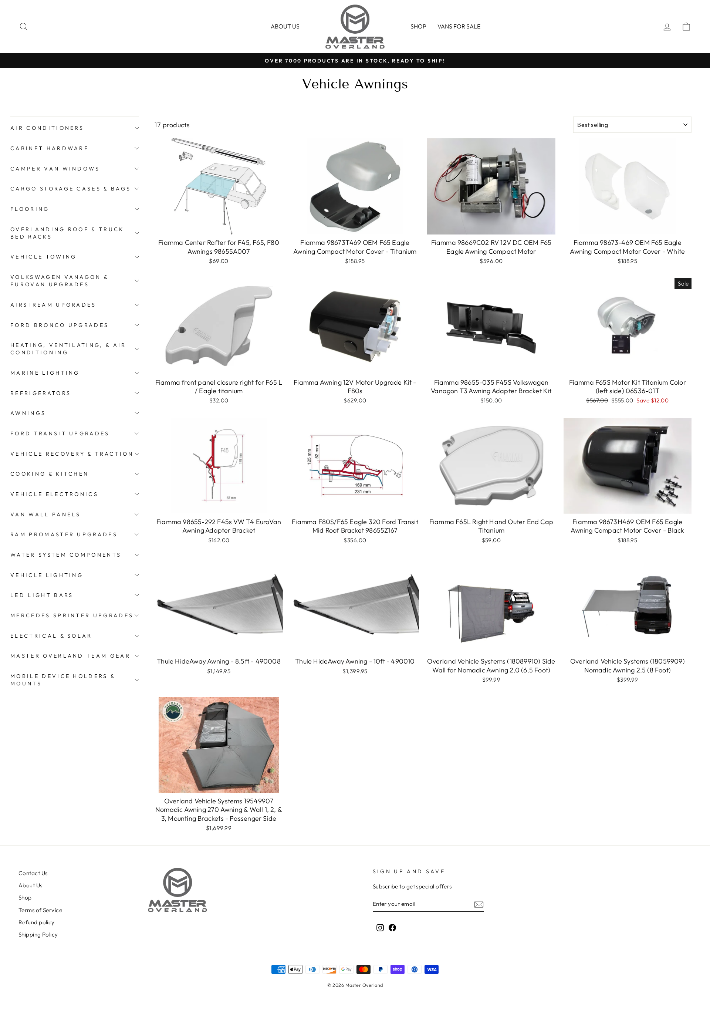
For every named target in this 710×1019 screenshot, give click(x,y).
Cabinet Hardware (49, 148)
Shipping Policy (38, 934)
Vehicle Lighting (46, 575)
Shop (418, 26)
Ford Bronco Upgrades (59, 325)
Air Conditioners (47, 128)
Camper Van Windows (55, 168)
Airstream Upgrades (53, 304)
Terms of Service (40, 910)
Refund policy (36, 922)
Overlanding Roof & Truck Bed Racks (67, 233)
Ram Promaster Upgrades (64, 534)
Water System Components (65, 554)
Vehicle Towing (43, 256)
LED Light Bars (41, 595)
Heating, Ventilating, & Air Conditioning (68, 349)
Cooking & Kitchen (49, 473)
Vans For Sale (458, 26)
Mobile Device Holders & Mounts (62, 680)
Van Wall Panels (45, 514)
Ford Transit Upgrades (60, 433)
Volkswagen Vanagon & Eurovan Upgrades (59, 281)
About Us (30, 885)
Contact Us (33, 873)
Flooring (30, 209)
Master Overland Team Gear (70, 655)
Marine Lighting (45, 373)
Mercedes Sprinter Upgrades (71, 615)
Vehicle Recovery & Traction (72, 454)
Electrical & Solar (51, 635)
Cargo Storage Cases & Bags (70, 188)
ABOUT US (285, 26)
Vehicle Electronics (54, 494)
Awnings (28, 413)
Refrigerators (40, 393)
